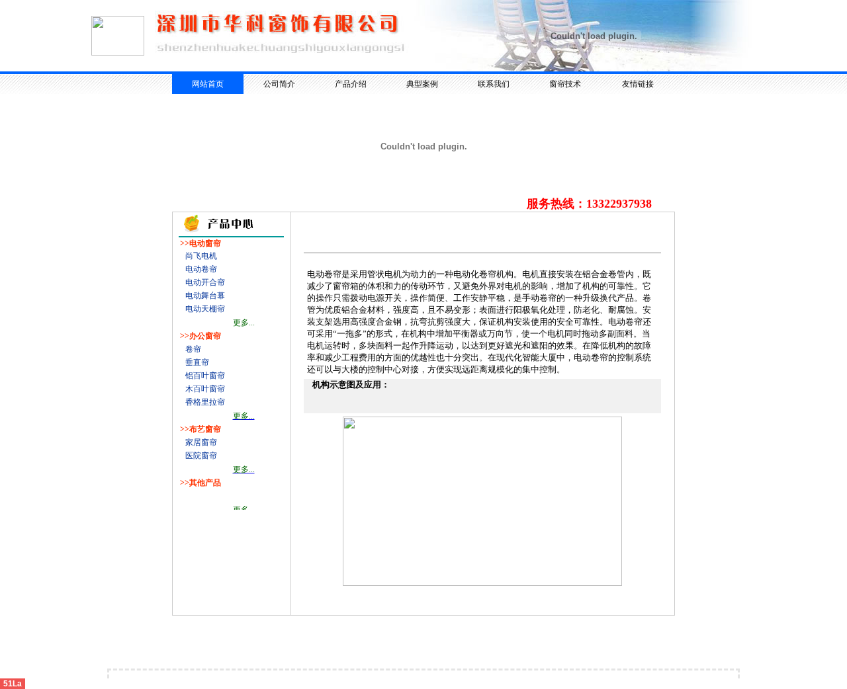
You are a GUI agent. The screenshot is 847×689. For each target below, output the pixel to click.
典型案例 (422, 84)
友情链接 (638, 84)
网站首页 (208, 84)
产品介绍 (351, 84)
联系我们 (494, 84)
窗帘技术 (565, 84)
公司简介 (279, 84)
